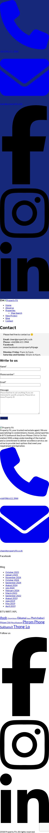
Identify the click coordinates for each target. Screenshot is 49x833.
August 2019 (11, 598)
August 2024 (11, 585)
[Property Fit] (11, 300)
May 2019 (10, 603)
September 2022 (13, 595)
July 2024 (9, 587)
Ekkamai (21, 617)
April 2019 (10, 606)
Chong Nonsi (12, 618)
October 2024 (12, 580)
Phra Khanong (16, 622)
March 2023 (11, 593)
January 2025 (11, 574)
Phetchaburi (38, 617)
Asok (3, 618)
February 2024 (12, 590)
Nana (28, 618)
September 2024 (13, 582)
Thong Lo (21, 626)
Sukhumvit (6, 627)
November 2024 (13, 577)
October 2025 (12, 572)
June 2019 (10, 601)
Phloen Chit (5, 622)
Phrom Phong (34, 622)
